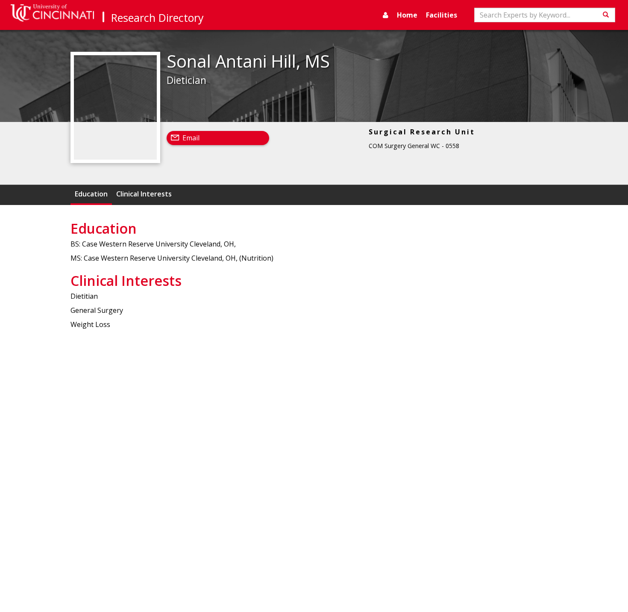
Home (407, 15)
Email (191, 138)
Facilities (441, 15)
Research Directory (157, 17)
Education (91, 194)
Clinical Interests (144, 194)
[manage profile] (386, 15)
